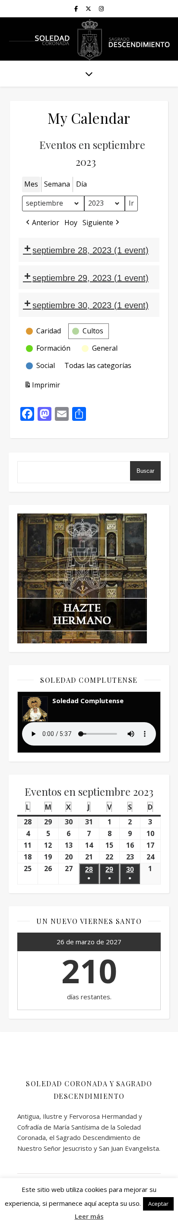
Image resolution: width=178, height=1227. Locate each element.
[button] (41, 223)
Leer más (89, 1216)
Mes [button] (31, 184)
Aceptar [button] (158, 1204)
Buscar (145, 471)
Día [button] (81, 184)
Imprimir (42, 387)
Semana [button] (57, 184)
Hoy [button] (70, 222)
